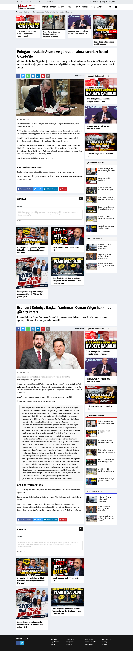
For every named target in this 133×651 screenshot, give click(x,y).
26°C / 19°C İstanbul (92, 2)
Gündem (26, 12)
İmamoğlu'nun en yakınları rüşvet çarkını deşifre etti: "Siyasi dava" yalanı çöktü (30, 294)
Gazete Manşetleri (90, 642)
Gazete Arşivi (89, 644)
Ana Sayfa (19, 12)
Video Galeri (70, 639)
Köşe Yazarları (55, 642)
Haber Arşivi (104, 642)
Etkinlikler (69, 644)
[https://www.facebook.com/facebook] (18, 643)
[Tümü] (104, 7)
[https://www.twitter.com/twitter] (22, 643)
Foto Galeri (54, 639)
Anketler (53, 644)
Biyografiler (69, 642)
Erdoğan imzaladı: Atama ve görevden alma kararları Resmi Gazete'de (51, 12)
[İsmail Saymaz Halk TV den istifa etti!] (67, 236)
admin (82, 76)
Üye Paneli (50, 2)
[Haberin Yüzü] (26, 7)
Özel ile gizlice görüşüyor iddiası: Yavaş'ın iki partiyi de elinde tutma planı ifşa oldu (66, 280)
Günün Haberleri (106, 639)
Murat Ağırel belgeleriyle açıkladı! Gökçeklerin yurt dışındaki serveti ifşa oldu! (31, 250)
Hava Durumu (89, 639)
